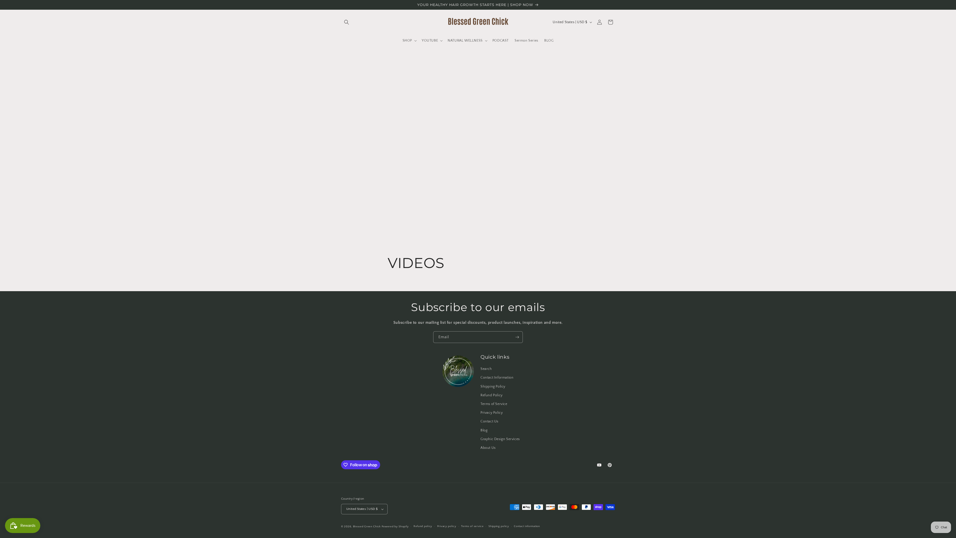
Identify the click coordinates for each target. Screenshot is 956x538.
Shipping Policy (492, 387)
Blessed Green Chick (367, 526)
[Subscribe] (517, 337)
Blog (483, 430)
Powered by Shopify (395, 526)
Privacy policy (446, 526)
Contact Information (496, 378)
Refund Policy (491, 395)
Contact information (527, 526)
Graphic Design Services (500, 439)
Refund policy (423, 526)
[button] (346, 22)
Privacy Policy (491, 413)
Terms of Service (493, 404)
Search (486, 369)
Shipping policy (498, 526)
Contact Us (489, 421)
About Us (488, 448)
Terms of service (472, 526)
